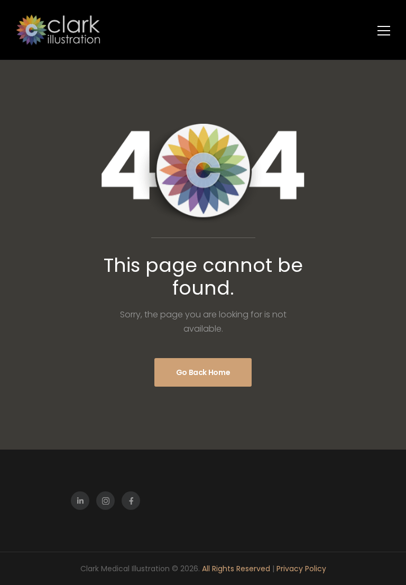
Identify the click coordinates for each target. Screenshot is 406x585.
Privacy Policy (301, 568)
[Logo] (58, 30)
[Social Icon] (80, 500)
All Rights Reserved (237, 568)
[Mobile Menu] (383, 30)
